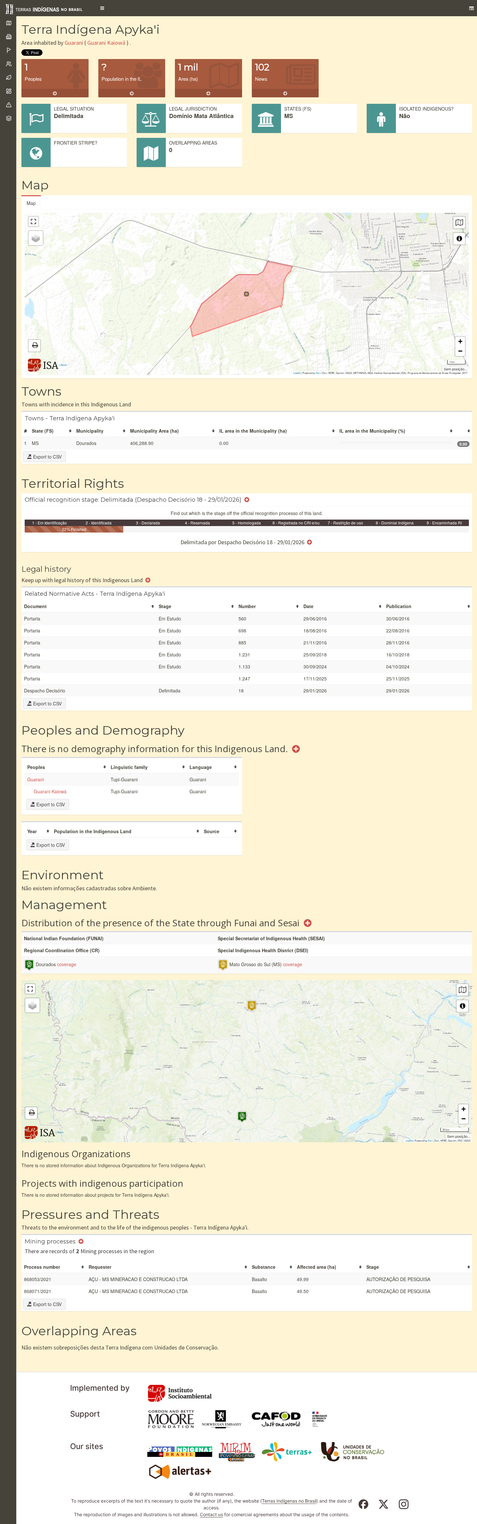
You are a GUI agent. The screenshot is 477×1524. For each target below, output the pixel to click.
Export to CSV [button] (47, 456)
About (63, 364)
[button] (102, 8)
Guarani (74, 42)
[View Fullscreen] (33, 221)
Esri (318, 373)
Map (31, 203)
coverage (66, 964)
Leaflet (296, 373)
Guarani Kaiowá (106, 42)
